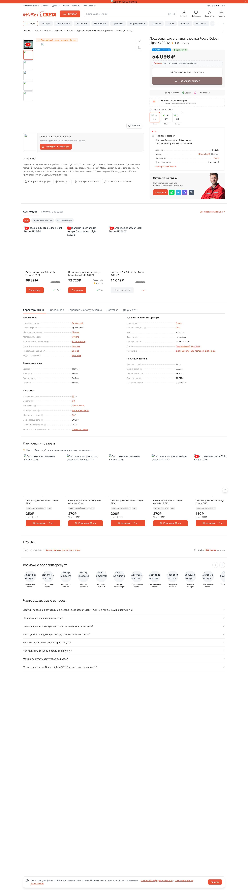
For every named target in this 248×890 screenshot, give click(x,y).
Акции (32, 23)
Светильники (63, 23)
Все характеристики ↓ (165, 166)
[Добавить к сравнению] (139, 48)
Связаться (160, 192)
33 (73, 415)
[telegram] (178, 192)
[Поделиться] (223, 32)
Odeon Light (204, 154)
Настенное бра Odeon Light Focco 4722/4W (127, 273)
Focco (216, 158)
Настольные (100, 23)
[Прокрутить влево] (218, 24)
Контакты (76, 6)
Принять (215, 882)
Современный (183, 346)
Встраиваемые (137, 23)
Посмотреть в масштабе (119, 181)
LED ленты (201, 23)
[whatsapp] (172, 192)
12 (73, 396)
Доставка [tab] (112, 309)
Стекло (75, 337)
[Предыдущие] (215, 565)
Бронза (75, 351)
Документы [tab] (130, 309)
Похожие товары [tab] (52, 211)
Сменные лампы (80, 429)
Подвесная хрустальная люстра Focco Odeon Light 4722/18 (84, 273)
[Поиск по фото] (169, 13)
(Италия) (215, 154)
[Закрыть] (245, 1)
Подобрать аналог (189, 80)
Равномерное (78, 341)
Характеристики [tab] (33, 309)
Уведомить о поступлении (189, 72)
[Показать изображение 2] (28, 65)
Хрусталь (76, 355)
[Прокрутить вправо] (223, 24)
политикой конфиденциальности (157, 880)
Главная (27, 30)
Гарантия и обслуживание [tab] (85, 309)
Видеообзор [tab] (56, 309)
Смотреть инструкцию (39, 181)
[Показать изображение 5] (28, 96)
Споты (171, 23)
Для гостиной (197, 351)
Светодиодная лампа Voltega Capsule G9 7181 (167, 501)
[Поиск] (173, 13)
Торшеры (156, 23)
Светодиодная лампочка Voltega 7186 (127, 501)
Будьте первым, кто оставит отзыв (63, 550)
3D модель (64, 181)
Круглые (76, 346)
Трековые (118, 23)
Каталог (37, 30)
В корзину (34, 290)
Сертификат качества (88, 181)
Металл (75, 332)
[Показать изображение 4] (28, 86)
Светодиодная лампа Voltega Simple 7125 (210, 501)
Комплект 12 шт (45, 523)
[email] (191, 192)
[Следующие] (222, 565)
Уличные (185, 23)
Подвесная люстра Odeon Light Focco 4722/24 (41, 273)
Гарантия (46, 6)
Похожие (135, 125)
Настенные (81, 23)
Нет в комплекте (80, 410)
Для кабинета (182, 351)
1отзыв (185, 43)
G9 (73, 401)
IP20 (178, 327)
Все (26, 220)
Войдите (158, 63)
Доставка (56, 6)
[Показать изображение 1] (28, 55)
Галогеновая (78, 405)
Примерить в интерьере (57, 146)
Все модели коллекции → (212, 211)
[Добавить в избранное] (139, 41)
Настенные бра (64, 220)
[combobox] (130, 14)
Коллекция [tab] (30, 211)
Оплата (66, 6)
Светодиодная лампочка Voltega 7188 (42, 501)
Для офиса (210, 351)
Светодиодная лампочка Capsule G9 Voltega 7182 (84, 501)
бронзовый (77, 323)
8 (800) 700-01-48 (215, 6)
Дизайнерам (88, 6)
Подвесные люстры (63, 30)
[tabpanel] (124, 257)
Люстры (46, 23)
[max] (184, 192)
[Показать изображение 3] (28, 75)
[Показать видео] (28, 44)
